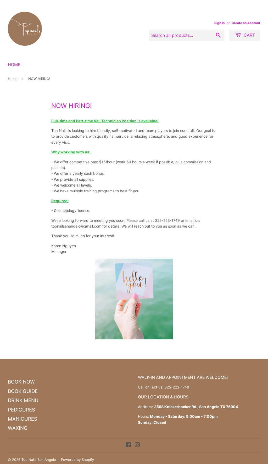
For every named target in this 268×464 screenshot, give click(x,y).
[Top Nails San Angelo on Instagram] (137, 445)
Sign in (219, 23)
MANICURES (22, 419)
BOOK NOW (21, 382)
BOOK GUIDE (23, 391)
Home (14, 64)
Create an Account (246, 23)
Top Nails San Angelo (38, 459)
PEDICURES (21, 410)
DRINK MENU (23, 400)
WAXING (17, 428)
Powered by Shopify (77, 459)
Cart (248, 35)
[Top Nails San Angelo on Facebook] (128, 445)
